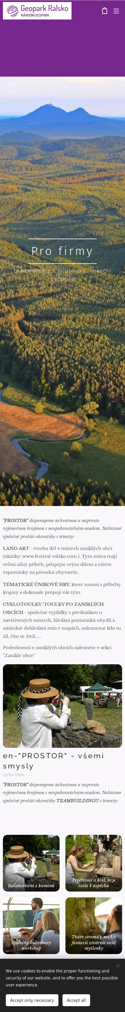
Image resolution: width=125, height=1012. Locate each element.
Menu (116, 11)
